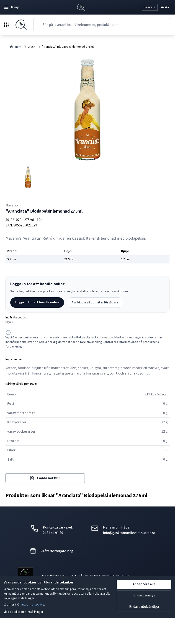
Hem (18, 47)
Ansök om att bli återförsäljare (95, 302)
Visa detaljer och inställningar (23, 612)
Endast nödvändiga (144, 606)
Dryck (31, 47)
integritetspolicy (32, 604)
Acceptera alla (144, 584)
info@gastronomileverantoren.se (129, 532)
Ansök (165, 7)
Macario (11, 205)
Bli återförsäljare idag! (56, 551)
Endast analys (144, 595)
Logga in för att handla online (37, 302)
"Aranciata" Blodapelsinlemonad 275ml (68, 47)
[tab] (28, 177)
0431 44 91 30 (53, 532)
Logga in (149, 7)
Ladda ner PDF (48, 478)
